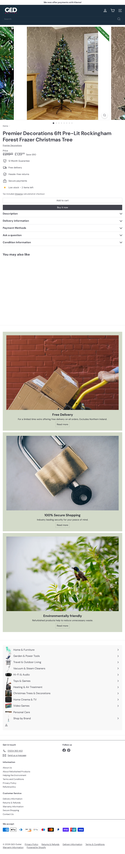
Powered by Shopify (36, 847)
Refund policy (9, 786)
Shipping (19, 194)
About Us (7, 767)
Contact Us (8, 814)
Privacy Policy (9, 783)
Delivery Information (12, 798)
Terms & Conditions (95, 844)
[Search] (119, 19)
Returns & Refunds (12, 802)
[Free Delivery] (62, 372)
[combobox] (62, 19)
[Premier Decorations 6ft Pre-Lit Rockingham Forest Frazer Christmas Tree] (23, 285)
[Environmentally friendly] (62, 574)
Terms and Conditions (13, 779)
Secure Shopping (11, 810)
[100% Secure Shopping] (62, 473)
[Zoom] (105, 115)
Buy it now (62, 207)
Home (5, 126)
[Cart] (112, 10)
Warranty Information (13, 806)
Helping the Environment (14, 775)
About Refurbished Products (16, 771)
